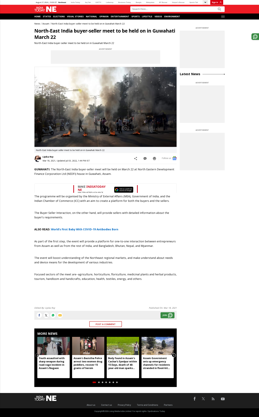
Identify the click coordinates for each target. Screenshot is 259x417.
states (47, 16)
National (91, 16)
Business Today (124, 2)
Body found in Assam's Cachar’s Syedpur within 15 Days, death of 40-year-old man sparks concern (122, 363)
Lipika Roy (48, 156)
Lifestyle (147, 16)
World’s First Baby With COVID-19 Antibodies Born (84, 229)
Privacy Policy (124, 405)
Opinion (104, 16)
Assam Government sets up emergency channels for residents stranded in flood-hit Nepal (156, 363)
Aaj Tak (88, 2)
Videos (158, 16)
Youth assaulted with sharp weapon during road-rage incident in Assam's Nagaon (52, 363)
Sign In (215, 2)
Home (37, 16)
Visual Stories (75, 16)
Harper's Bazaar (178, 2)
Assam (45, 23)
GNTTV (98, 2)
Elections (59, 16)
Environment (172, 16)
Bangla (138, 2)
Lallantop (109, 2)
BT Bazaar (163, 2)
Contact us (106, 405)
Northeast (62, 2)
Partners (168, 405)
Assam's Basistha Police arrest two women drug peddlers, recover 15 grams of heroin (88, 363)
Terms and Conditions (147, 405)
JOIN (165, 315)
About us (91, 405)
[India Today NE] (45, 9)
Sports (135, 16)
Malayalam (150, 2)
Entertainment (120, 16)
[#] (53, 315)
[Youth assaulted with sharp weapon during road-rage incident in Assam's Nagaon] (53, 346)
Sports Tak (193, 2)
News (37, 23)
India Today (75, 2)
